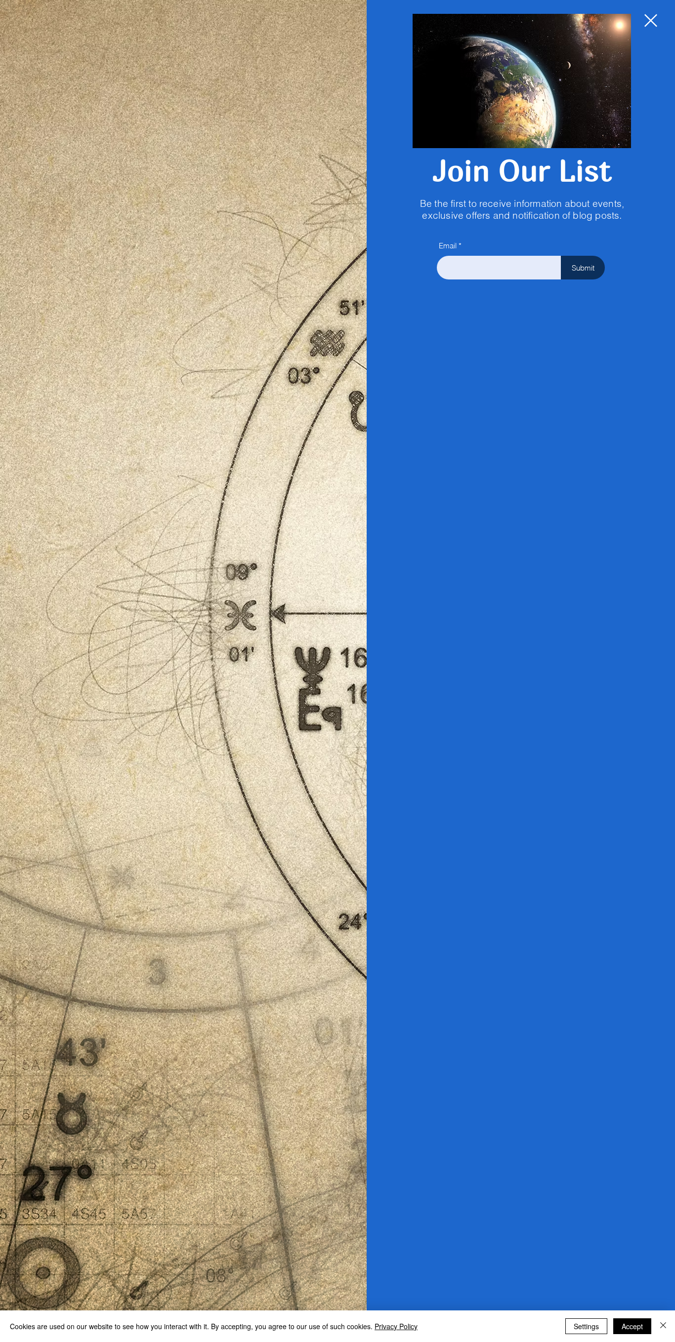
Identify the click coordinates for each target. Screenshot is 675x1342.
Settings (586, 1326)
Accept (632, 1326)
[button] (650, 20)
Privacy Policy (396, 1326)
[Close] (663, 1326)
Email (448, 245)
